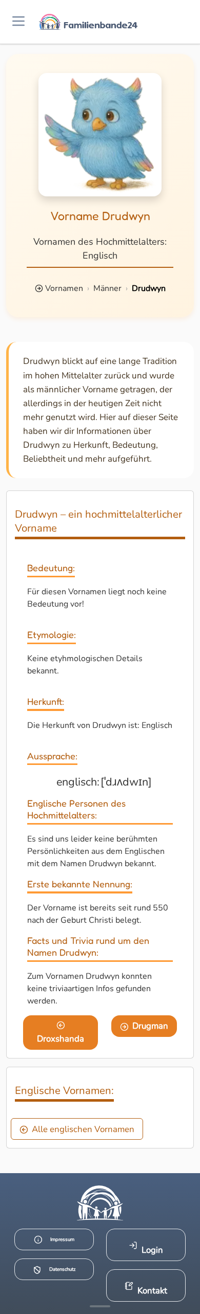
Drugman (150, 1026)
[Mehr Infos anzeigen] (100, 1306)
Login (152, 1250)
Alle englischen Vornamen (83, 1129)
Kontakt (152, 1291)
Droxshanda (60, 1039)
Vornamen (64, 288)
